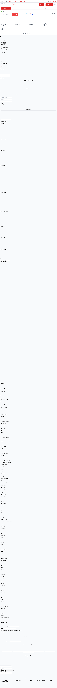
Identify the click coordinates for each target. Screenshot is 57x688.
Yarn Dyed (2, 569)
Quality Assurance (17, 24)
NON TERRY (3, 535)
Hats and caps (3, 476)
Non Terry (2, 542)
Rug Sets (2, 610)
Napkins (2, 444)
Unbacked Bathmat (4, 620)
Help (1, 54)
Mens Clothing (3, 487)
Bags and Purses (3, 473)
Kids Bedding (3, 418)
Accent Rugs (3, 608)
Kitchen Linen (25, 8)
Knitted (2, 551)
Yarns (1, 430)
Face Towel (3, 505)
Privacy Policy (17, 23)
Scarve (2, 563)
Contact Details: (3, 671)
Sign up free (45, 24)
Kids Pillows (3, 524)
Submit (1, 256)
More (49, 8)
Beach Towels (3, 498)
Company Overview (4, 21)
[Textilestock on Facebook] (24, 14)
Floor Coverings (43, 8)
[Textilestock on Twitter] (27, 14)
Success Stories (17, 25)
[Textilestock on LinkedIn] (33, 14)
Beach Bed (2, 419)
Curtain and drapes (4, 464)
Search (41, 4)
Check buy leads (45, 21)
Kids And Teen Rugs (4, 606)
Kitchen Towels (3, 435)
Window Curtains (4, 562)
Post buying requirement (32, 21)
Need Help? (25, 1)
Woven (2, 553)
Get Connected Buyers (4, 108)
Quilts (2, 514)
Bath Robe (2, 501)
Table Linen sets (3, 423)
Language (2, 57)
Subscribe (13, 119)
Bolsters (2, 469)
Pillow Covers (3, 526)
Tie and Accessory (4, 482)
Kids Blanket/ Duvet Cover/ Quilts (6, 521)
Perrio (2, 567)
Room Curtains (3, 560)
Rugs (1, 510)
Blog (1, 61)
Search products (3, 42)
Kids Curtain (3, 556)
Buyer (2, 38)
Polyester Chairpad (4, 549)
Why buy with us (3, 24)
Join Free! (54, 1)
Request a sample (4, 44)
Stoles (2, 565)
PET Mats (2, 597)
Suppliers (16, 1)
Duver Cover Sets (4, 519)
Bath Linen (37, 8)
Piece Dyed (3, 574)
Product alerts (3, 41)
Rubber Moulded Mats (4, 595)
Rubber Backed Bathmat (5, 617)
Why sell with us (3, 25)
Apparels (2, 226)
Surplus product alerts (32, 23)
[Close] (0, 36)
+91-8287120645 (53, 13)
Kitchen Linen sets (4, 434)
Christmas (3, 237)
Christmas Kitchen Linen (5, 450)
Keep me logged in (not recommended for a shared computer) (11, 630)
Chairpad (2, 455)
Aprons (2, 439)
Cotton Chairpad (3, 547)
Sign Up (32, 80)
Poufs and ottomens (4, 457)
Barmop (2, 441)
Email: (1, 667)
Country (2, 29)
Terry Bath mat (3, 503)
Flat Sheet (2, 530)
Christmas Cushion (4, 451)
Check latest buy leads (4, 47)
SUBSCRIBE (15, 14)
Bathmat (2, 512)
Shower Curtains (4, 558)
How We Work (11, 1)
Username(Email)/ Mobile (4, 641)
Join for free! (32, 644)
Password (2, 628)
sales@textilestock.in (52, 15)
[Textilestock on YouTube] (30, 14)
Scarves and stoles (4, 478)
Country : (2, 669)
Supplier (2, 104)
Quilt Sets (2, 515)
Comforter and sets (4, 414)
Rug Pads (2, 613)
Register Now (32, 636)
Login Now (2, 632)
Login (50, 1)
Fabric (2, 432)
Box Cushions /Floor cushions (6, 462)
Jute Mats (2, 594)
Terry (2, 537)
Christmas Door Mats (4, 453)
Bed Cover (2, 416)
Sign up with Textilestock (5, 49)
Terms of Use (17, 21)
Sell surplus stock (45, 23)
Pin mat (2, 599)
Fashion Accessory (4, 211)
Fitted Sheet (3, 528)
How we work (3, 23)
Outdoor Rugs (3, 604)
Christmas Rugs (3, 446)
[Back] (0, 378)
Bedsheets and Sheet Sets (5, 421)
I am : (1, 102)
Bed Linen (13, 8)
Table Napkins (3, 425)
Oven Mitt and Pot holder (5, 437)
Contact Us (2, 56)
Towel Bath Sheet (4, 499)
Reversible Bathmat (4, 622)
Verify (28, 654)
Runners (2, 611)
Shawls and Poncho (4, 483)
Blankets (2, 409)
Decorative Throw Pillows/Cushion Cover (8, 460)
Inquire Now (2, 683)
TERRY (2, 533)
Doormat (2, 508)
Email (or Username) (4, 626)
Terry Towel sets (3, 494)
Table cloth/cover (4, 428)
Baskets (2, 467)
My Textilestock (31, 24)
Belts (1, 480)
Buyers (21, 1)
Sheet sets (2, 531)
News (2, 28)
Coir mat (2, 601)
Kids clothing (3, 489)
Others (2, 448)
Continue (5, 683)
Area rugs (2, 615)
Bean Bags (2, 466)
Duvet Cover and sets (4, 412)
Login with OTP (2, 78)
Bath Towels (3, 492)
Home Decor (31, 8)
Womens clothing (3, 485)
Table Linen (19, 8)
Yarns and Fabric (4, 249)
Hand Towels (3, 496)
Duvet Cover (3, 517)
